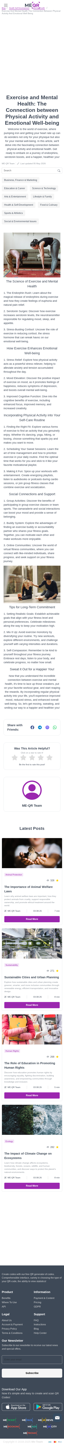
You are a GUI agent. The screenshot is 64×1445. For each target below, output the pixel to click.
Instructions (40, 1324)
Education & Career (14, 188)
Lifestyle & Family (42, 196)
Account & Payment (12, 1324)
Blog (4, 8)
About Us (7, 1320)
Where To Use (9, 1302)
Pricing (37, 1302)
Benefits (6, 1298)
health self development (19, 8)
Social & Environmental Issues (20, 221)
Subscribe (32, 1373)
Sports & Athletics (13, 213)
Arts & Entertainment (15, 196)
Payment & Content (44, 1298)
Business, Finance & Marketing (20, 180)
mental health (39, 8)
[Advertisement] (32, 49)
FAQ (36, 1320)
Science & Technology (44, 188)
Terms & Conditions (12, 1333)
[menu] (6, 5)
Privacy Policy (9, 1329)
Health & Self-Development (18, 205)
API (4, 1306)
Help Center (40, 1333)
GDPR (37, 1306)
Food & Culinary (48, 205)
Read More (32, 919)
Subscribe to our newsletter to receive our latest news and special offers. (30, 1347)
